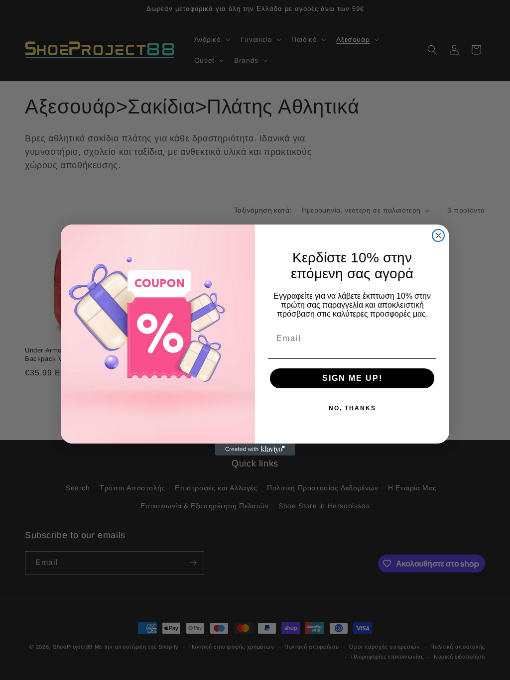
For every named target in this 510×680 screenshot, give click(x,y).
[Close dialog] (438, 235)
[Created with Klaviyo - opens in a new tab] (255, 449)
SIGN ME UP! (352, 378)
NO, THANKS (352, 408)
